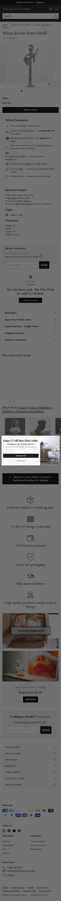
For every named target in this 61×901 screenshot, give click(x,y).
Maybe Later (21, 461)
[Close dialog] (57, 437)
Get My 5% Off (21, 456)
